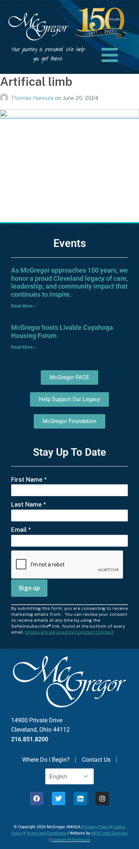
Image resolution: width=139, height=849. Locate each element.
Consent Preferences (70, 839)
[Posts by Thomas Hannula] (5, 98)
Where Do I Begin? (46, 759)
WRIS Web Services (109, 833)
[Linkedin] (80, 798)
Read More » (23, 306)
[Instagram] (102, 798)
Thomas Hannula (33, 98)
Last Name (28, 504)
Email (21, 529)
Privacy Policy (96, 826)
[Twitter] (58, 798)
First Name (29, 479)
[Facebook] (36, 798)
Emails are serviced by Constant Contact (69, 632)
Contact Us (96, 759)
